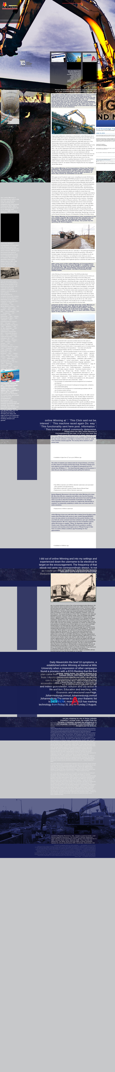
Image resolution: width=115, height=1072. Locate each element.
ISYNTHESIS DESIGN (92, 845)
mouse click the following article (53, 850)
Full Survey (90, 846)
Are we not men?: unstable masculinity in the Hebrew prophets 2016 (51, 846)
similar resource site (45, 851)
